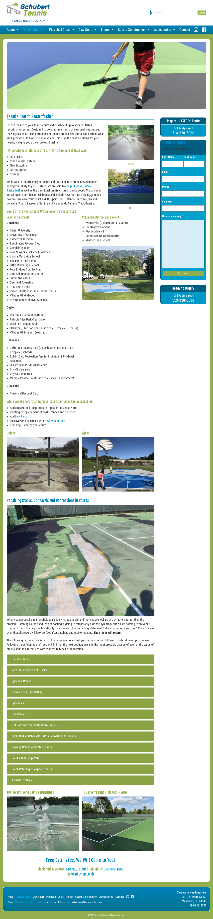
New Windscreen (55, 420)
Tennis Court (32, 30)
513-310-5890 (76, 869)
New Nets (21, 416)
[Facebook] (204, 30)
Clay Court (86, 30)
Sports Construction (132, 30)
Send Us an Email (82, 874)
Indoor (105, 30)
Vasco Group (30, 902)
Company (168, 201)
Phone (166, 186)
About (11, 30)
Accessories (162, 30)
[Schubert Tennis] (29, 21)
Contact (184, 30)
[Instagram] (196, 30)
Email (166, 172)
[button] (80, 659)
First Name (169, 157)
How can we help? (173, 216)
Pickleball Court (59, 30)
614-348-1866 (114, 869)
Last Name (191, 157)
